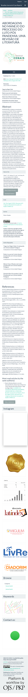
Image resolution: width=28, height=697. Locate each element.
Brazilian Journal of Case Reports (11, 5)
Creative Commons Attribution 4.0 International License (12, 224)
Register (20, 1)
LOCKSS (5, 662)
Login (25, 1)
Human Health (9, 586)
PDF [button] (14, 72)
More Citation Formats (10, 190)
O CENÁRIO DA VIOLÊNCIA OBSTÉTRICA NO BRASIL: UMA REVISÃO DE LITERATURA (14, 389)
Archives (10, 10)
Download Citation (9, 193)
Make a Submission (9, 402)
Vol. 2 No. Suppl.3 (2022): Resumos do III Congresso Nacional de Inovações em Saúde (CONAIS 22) (13, 13)
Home (4, 10)
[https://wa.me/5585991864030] (15, 635)
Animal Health (9, 589)
